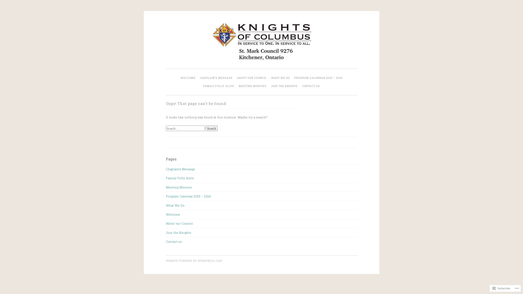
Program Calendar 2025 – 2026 (318, 77)
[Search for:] (186, 128)
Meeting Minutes (252, 86)
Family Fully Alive (218, 86)
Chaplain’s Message (216, 77)
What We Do (280, 77)
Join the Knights (284, 86)
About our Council (252, 77)
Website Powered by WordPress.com (194, 260)
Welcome (188, 77)
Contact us (311, 86)
